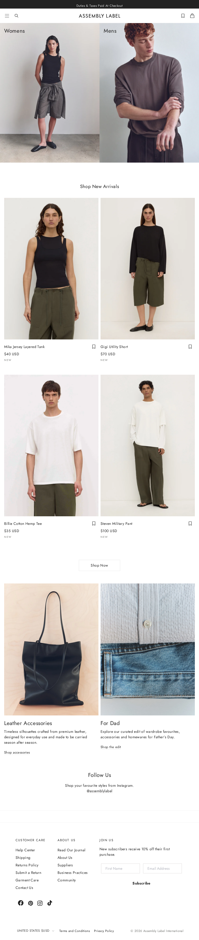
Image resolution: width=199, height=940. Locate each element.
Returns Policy (27, 865)
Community (67, 880)
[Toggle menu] (7, 16)
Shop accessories (17, 752)
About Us (65, 857)
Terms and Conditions (74, 931)
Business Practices (73, 872)
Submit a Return (28, 872)
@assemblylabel (99, 790)
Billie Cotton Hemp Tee (23, 523)
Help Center (25, 850)
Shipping (23, 857)
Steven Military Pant (116, 523)
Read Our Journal (72, 850)
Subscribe (141, 883)
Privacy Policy (104, 931)
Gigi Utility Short (114, 346)
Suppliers (65, 865)
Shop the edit (111, 747)
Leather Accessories (28, 723)
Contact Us (24, 887)
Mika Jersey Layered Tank (24, 346)
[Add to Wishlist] (93, 346)
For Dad (110, 723)
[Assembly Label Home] (99, 16)
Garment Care (27, 880)
